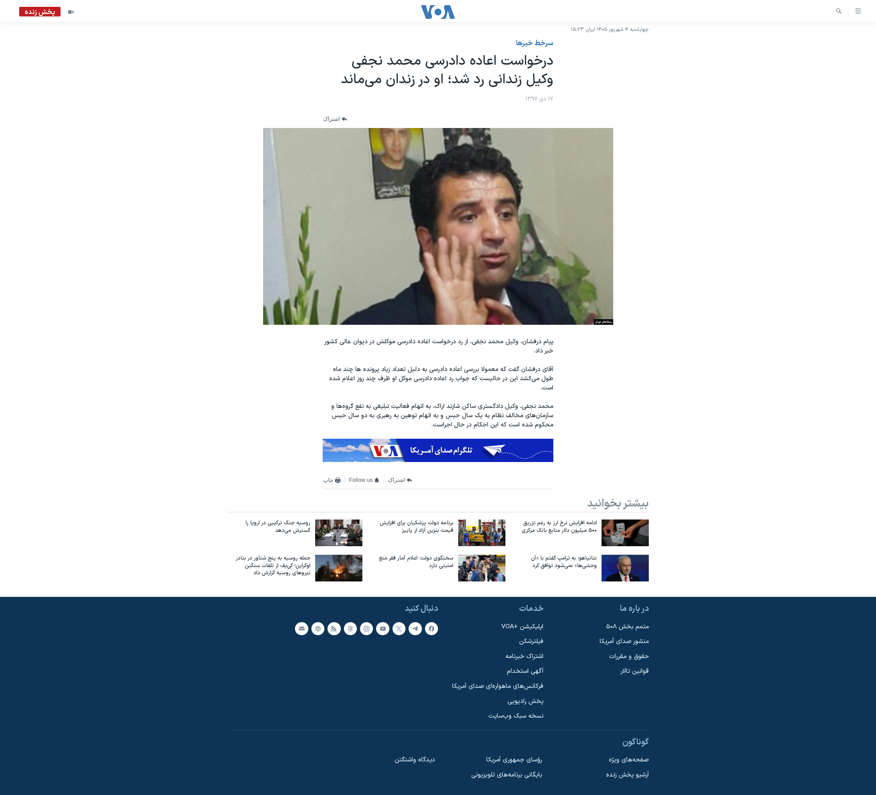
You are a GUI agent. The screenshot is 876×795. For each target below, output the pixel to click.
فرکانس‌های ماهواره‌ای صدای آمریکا (497, 686)
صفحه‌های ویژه (629, 760)
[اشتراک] (301, 628)
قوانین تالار (634, 671)
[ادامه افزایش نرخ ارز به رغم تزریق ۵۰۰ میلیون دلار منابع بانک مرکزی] (625, 533)
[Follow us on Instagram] (366, 628)
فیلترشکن (531, 641)
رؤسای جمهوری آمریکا (514, 760)
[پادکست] (317, 628)
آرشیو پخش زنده (627, 775)
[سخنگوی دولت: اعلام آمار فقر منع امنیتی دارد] (481, 568)
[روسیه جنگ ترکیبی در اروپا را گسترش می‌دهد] (338, 533)
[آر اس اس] (333, 628)
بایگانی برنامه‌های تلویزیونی (506, 775)
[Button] (335, 119)
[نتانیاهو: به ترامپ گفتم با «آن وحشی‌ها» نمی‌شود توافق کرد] (625, 568)
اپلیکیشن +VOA (522, 626)
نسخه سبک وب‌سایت (515, 716)
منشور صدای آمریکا (624, 641)
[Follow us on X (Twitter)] (398, 628)
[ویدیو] (71, 12)
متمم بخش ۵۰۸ (627, 626)
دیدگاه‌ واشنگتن (415, 760)
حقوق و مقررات (629, 656)
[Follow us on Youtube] (382, 628)
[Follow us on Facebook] (431, 628)
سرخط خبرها (534, 43)
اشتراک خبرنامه (524, 656)
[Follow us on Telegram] (415, 628)
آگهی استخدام (525, 671)
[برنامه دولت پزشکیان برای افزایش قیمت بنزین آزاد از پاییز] (481, 533)
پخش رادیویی (525, 701)
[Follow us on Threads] (350, 628)
